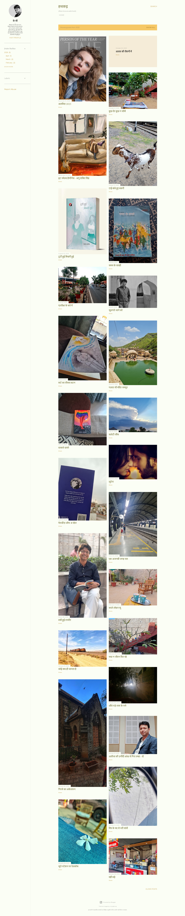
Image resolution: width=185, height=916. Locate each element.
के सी (15, 20)
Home (61, 15)
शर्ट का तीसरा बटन (66, 382)
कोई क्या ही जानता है (67, 669)
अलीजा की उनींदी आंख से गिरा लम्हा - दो (126, 756)
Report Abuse (10, 89)
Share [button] (60, 107)
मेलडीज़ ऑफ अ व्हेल (67, 522)
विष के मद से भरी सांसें (118, 828)
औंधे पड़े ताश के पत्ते (117, 705)
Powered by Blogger (109, 902)
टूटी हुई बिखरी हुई (66, 256)
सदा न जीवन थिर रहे (118, 656)
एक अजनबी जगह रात (118, 559)
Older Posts (151, 889)
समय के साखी (115, 265)
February (10, 63)
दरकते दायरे (63, 447)
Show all (150, 27)
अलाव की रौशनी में (124, 51)
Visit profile (15, 38)
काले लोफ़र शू (115, 607)
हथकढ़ (63, 6)
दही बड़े (112, 877)
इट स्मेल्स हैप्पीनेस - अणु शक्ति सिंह (73, 178)
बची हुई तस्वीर (64, 620)
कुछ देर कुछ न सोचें (117, 111)
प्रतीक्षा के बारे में (65, 305)
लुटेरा (111, 481)
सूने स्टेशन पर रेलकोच (68, 866)
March (9, 59)
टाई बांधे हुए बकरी (116, 188)
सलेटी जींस (114, 434)
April (8, 56)
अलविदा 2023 (64, 104)
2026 (7, 52)
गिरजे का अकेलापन (66, 789)
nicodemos (113, 906)
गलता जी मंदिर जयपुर (118, 387)
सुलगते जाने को (115, 310)
